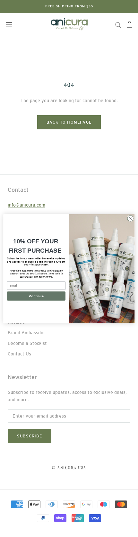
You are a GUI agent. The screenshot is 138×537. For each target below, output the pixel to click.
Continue (36, 296)
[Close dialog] (130, 218)
